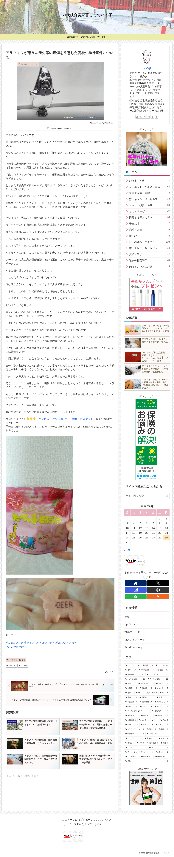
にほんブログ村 (15, 647)
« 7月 (127, 549)
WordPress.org (133, 647)
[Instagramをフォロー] (145, 117)
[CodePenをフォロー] (148, 117)
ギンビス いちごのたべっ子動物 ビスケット (66, 418)
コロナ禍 (24, 666)
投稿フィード (132, 632)
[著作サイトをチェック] (137, 117)
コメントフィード (135, 639)
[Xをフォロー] (141, 117)
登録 (127, 617)
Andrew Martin (80, 117)
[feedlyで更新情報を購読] (152, 117)
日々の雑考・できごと (17, 660)
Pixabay (98, 117)
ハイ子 (146, 68)
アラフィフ (13, 666)
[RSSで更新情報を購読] (156, 117)
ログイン (130, 624)
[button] (166, 495)
